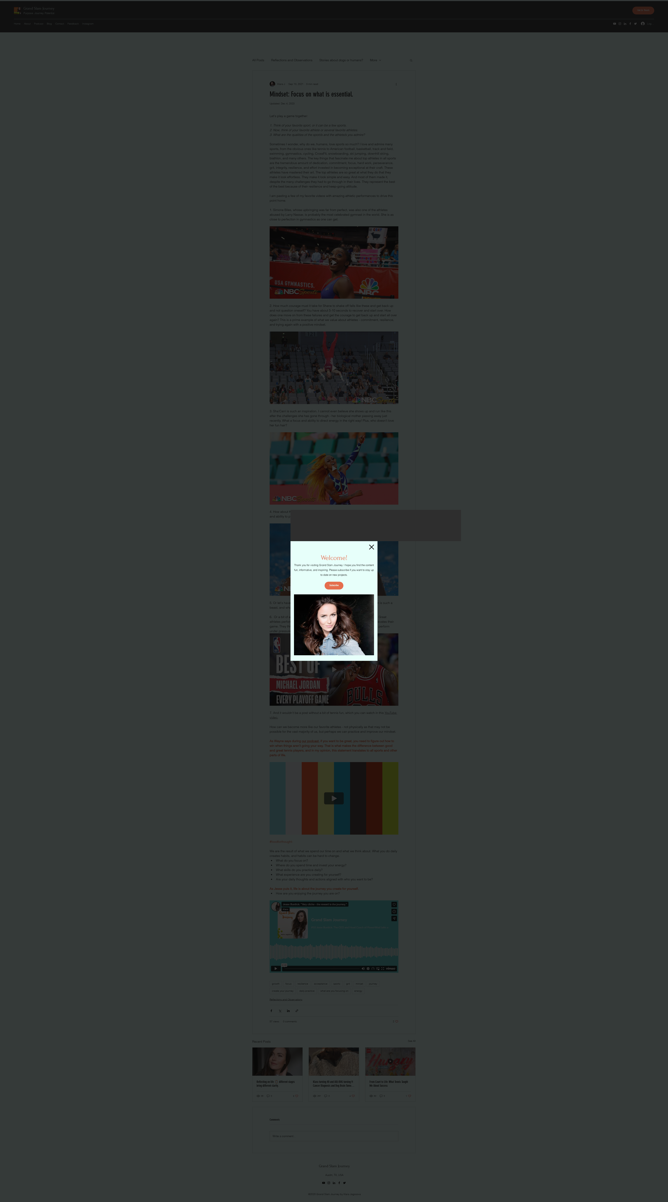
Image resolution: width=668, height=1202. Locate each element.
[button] (371, 547)
